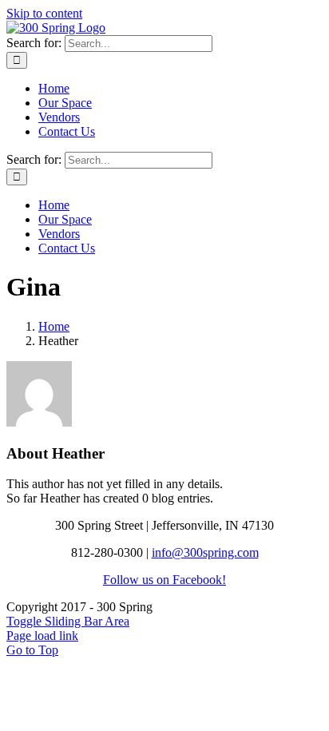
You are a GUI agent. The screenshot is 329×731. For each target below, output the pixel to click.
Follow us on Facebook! (164, 579)
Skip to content (44, 13)
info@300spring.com (205, 552)
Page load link (42, 635)
